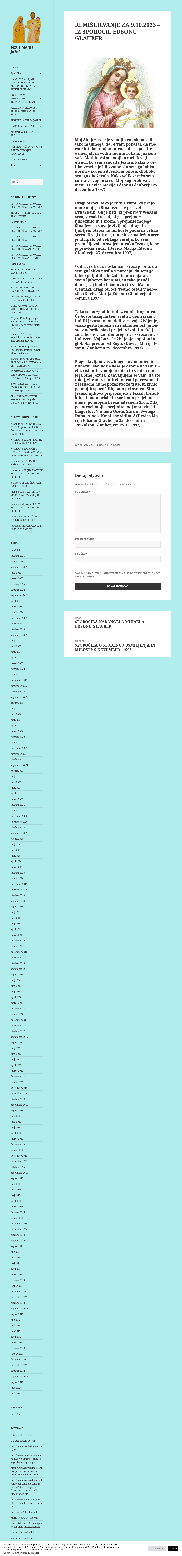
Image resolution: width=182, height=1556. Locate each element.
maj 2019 (15, 923)
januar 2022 (17, 742)
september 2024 (19, 595)
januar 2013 (17, 1353)
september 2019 (19, 901)
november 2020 (19, 821)
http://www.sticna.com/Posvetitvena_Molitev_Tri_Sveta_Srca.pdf (26, 1503)
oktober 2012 (18, 1370)
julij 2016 (16, 1116)
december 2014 (19, 1223)
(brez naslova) (18, 263)
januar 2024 (17, 612)
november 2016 (19, 1093)
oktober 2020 (18, 827)
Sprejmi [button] (173, 1548)
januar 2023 (17, 674)
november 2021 (19, 753)
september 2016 (19, 1104)
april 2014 (16, 1268)
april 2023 (16, 657)
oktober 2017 (18, 1031)
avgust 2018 (17, 974)
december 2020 (19, 816)
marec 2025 (17, 578)
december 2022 (19, 680)
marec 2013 (17, 1342)
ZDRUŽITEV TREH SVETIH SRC (25, 133)
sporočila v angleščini (22, 1532)
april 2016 (16, 1133)
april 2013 (16, 1336)
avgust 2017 (17, 1042)
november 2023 (19, 623)
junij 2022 (16, 714)
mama (14, 491)
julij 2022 (16, 708)
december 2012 (19, 1359)
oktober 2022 (18, 691)
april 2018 (16, 997)
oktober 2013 (18, 1302)
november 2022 (19, 685)
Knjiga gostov (18, 141)
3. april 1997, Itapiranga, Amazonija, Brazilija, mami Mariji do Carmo (25, 350)
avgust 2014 (17, 1246)
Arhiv (14, 165)
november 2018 (19, 957)
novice (116, 444)
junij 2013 (16, 1325)
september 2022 (19, 697)
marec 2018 (17, 1002)
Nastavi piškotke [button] (157, 1548)
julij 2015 (16, 1184)
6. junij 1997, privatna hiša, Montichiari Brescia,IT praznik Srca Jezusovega (25, 337)
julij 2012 (16, 1387)
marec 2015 (17, 1206)
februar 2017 (18, 1076)
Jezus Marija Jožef (22, 49)
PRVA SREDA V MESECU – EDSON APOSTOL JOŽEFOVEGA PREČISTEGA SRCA (25, 400)
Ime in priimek (85, 539)
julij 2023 (16, 640)
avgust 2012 (17, 1382)
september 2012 (19, 1376)
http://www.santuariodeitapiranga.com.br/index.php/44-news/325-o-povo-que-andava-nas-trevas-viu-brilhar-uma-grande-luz (26, 1487)
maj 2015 (15, 1195)
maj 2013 (15, 1331)
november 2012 (19, 1365)
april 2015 (16, 1201)
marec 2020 (17, 867)
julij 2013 (16, 1319)
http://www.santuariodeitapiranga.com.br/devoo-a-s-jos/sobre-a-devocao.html (26, 1471)
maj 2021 (15, 787)
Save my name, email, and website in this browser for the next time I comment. (117, 575)
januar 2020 (17, 878)
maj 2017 (15, 1059)
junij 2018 (16, 985)
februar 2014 (18, 1280)
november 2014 (19, 1229)
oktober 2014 (18, 1234)
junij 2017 (16, 1053)
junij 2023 (16, 646)
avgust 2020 (17, 838)
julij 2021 (16, 776)
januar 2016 (17, 1150)
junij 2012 (16, 1393)
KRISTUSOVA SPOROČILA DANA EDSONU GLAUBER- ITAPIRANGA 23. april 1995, (25, 375)
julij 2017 (16, 1048)
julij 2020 (16, 844)
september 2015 (19, 1172)
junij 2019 (16, 918)
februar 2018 (18, 1008)
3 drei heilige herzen (22, 1435)
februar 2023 (18, 668)
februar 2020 (18, 872)
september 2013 (19, 1308)
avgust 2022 (17, 702)
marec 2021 (17, 799)
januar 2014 (17, 1285)
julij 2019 (16, 912)
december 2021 (19, 748)
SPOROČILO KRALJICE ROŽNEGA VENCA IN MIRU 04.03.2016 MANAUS (26, 452)
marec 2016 (17, 1138)
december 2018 (19, 951)
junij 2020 (16, 850)
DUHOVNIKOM (19, 159)
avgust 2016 (17, 1110)
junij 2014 (16, 1257)
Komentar (83, 491)
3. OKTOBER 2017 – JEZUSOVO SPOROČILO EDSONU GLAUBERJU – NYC (26, 387)
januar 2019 (17, 946)
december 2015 (19, 1155)
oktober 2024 (18, 589)
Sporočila (16, 73)
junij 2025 (16, 572)
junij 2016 (16, 1121)
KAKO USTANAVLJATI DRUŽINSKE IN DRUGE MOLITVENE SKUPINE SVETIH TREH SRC (23, 84)
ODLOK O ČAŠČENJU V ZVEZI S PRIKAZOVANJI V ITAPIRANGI (26, 150)
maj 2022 (15, 719)
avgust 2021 (17, 770)
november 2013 (19, 1297)
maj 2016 (15, 1127)
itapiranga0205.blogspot (24, 1512)
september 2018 (19, 968)
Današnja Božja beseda (23, 1440)
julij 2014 (16, 1251)
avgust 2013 (17, 1314)
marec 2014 (17, 1274)
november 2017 (19, 1025)
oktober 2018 (18, 963)
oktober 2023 (18, 629)
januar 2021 (17, 810)
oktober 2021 (18, 759)
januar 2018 (17, 1014)
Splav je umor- (18, 221)
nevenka (15, 1414)
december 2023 (19, 618)
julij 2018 (16, 980)
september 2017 (19, 1036)
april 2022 (16, 725)
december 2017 (19, 1019)
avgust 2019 (17, 906)
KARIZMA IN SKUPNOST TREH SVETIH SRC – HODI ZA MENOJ (27, 111)
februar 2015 (18, 1212)
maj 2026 (15, 550)
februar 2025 (18, 584)
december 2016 (19, 1087)
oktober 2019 (18, 895)
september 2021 (19, 765)
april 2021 (16, 793)
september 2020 (19, 833)
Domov (14, 67)
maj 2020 (15, 855)
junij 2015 (16, 1189)
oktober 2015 (18, 1167)
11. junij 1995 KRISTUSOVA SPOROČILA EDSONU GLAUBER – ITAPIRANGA (26, 362)
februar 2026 (18, 555)
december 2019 (19, 884)
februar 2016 (18, 1144)
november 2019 (19, 889)
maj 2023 (15, 651)
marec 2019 (17, 934)
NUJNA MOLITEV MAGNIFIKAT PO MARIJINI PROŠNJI (27, 474)
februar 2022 (18, 736)
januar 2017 (17, 1082)
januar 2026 (17, 561)
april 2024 (16, 601)
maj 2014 (15, 1263)
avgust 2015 (17, 1178)
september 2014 (19, 1240)
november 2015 (19, 1161)
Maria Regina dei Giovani (24, 1517)
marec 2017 (17, 1070)
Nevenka (15, 423)
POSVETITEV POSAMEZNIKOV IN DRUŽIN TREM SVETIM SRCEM (26, 98)
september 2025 (19, 567)
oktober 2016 (18, 1099)
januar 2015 (17, 1217)
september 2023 (19, 634)
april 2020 (16, 861)
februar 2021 (18, 804)
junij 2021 (16, 782)
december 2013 (19, 1291)
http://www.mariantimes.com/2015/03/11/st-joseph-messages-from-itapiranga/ (26, 1459)
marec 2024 (17, 606)
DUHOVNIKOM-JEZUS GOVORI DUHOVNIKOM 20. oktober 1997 (26, 309)
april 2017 (16, 1065)
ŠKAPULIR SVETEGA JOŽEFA (26, 120)
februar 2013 (18, 1348)
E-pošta (81, 553)
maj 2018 (15, 991)
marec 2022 (17, 731)
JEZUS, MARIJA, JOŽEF (22, 126)
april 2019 (16, 929)
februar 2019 (18, 940)
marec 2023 (17, 663)
